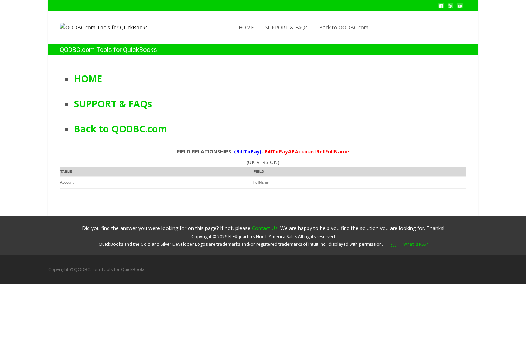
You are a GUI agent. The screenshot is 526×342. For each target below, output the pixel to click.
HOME (246, 27)
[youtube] (460, 8)
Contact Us (265, 228)
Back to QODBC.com (344, 27)
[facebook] (441, 8)
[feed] (450, 8)
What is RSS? (415, 244)
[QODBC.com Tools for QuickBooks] (98, 25)
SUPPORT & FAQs (286, 27)
